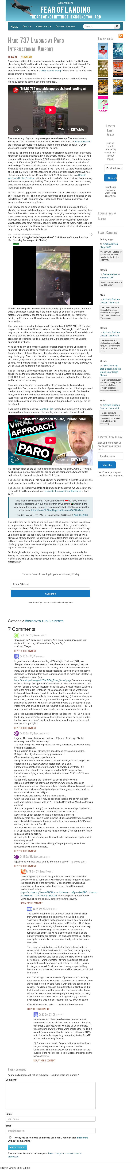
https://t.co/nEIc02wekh (43, 510)
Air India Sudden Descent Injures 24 (110, 301)
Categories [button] (42, 26)
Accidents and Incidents (44, 620)
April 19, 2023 (81, 514)
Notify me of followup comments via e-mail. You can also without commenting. (48, 1139)
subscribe (82, 1137)
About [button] (26, 26)
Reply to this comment (25, 651)
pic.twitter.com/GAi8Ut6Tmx (69, 510)
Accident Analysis (65, 26)
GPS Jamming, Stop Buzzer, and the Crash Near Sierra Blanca (110, 370)
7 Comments (26, 57)
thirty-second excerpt (51, 70)
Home (14, 26)
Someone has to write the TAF (110, 276)
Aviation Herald (82, 141)
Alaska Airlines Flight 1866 (109, 245)
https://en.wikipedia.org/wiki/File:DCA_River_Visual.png (42, 680)
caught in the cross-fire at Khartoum (63, 491)
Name (9, 1113)
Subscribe (107, 465)
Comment (11, 1079)
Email (9, 1125)
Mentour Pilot (46, 408)
